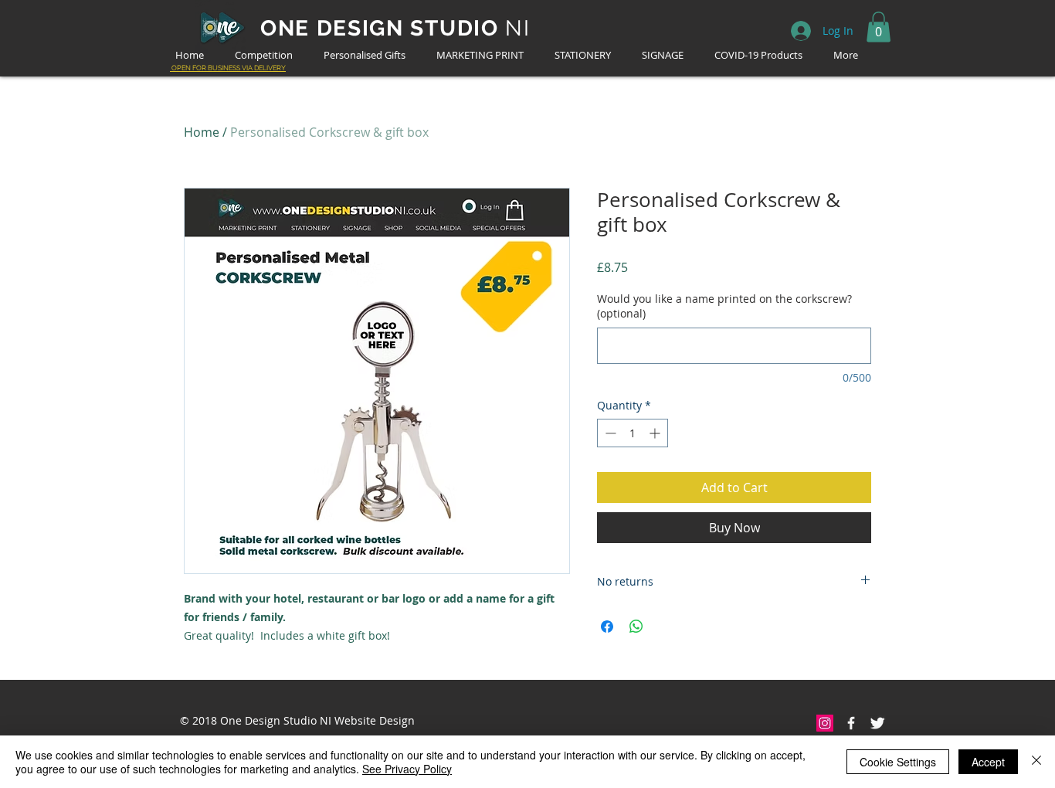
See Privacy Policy (407, 768)
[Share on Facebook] (607, 626)
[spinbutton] (632, 433)
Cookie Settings (898, 761)
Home (201, 132)
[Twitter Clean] (877, 723)
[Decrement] (609, 433)
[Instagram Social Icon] (824, 723)
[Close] (1036, 762)
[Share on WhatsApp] (636, 626)
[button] (878, 27)
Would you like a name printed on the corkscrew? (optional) (724, 306)
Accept (988, 761)
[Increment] (656, 433)
